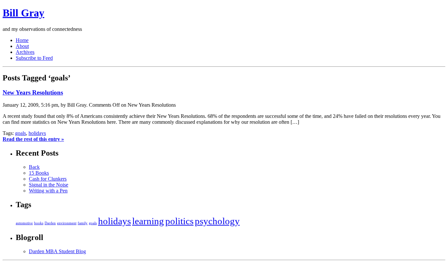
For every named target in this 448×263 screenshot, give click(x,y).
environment (66, 223)
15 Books (39, 173)
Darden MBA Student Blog (57, 251)
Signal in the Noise (48, 184)
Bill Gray (23, 13)
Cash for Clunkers (48, 179)
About (22, 46)
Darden (50, 223)
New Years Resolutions (33, 92)
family (83, 223)
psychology (217, 221)
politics (179, 221)
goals (20, 133)
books (38, 223)
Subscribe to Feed (34, 58)
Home (22, 40)
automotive (24, 223)
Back (34, 167)
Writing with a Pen (48, 190)
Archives (25, 52)
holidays (37, 133)
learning (148, 221)
